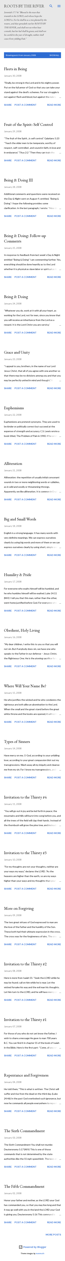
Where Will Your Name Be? (25, 685)
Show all (54, 55)
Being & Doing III (18, 180)
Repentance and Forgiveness (26, 1075)
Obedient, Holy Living (22, 630)
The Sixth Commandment (24, 1130)
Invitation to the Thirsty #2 (25, 963)
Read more (54, 104)
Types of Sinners (17, 741)
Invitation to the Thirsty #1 (25, 1019)
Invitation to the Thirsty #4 (25, 797)
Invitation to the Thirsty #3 (25, 852)
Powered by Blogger (34, 1247)
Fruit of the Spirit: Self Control (28, 124)
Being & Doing (16, 296)
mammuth (40, 1253)
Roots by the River (24, 6)
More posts (53, 1234)
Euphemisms (14, 407)
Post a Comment (25, 104)
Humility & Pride (17, 574)
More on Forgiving (19, 908)
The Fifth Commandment (24, 1186)
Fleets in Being (15, 68)
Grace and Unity (17, 352)
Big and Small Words (20, 519)
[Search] (51, 6)
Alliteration (13, 463)
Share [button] (8, 104)
